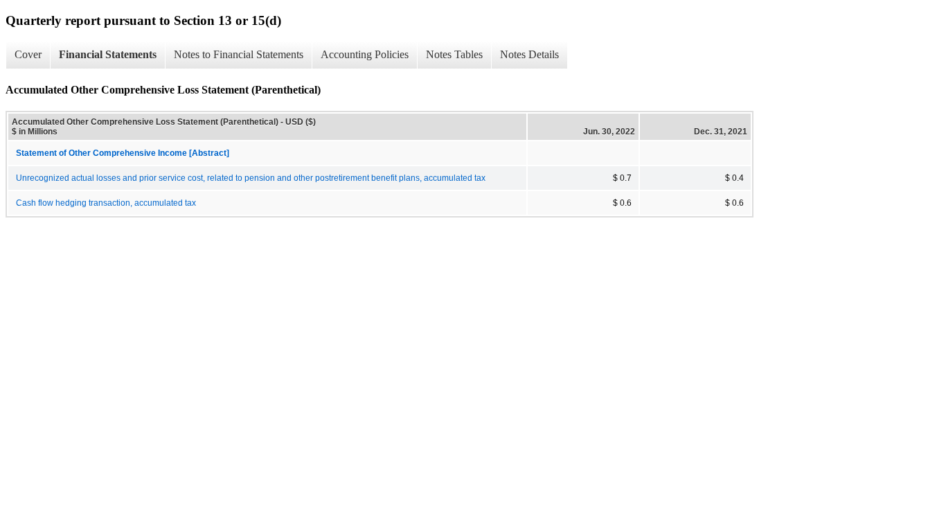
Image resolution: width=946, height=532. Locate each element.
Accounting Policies (365, 54)
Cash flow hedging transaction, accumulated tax (106, 203)
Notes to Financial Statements (238, 54)
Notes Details (529, 54)
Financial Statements (108, 54)
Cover (28, 54)
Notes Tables (454, 54)
